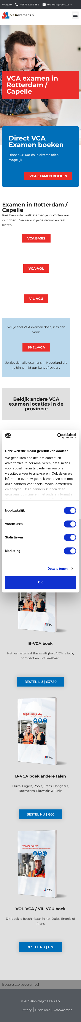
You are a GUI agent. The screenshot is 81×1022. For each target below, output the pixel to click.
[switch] (70, 523)
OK (40, 582)
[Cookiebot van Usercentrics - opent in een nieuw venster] (57, 436)
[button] (75, 15)
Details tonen (58, 568)
